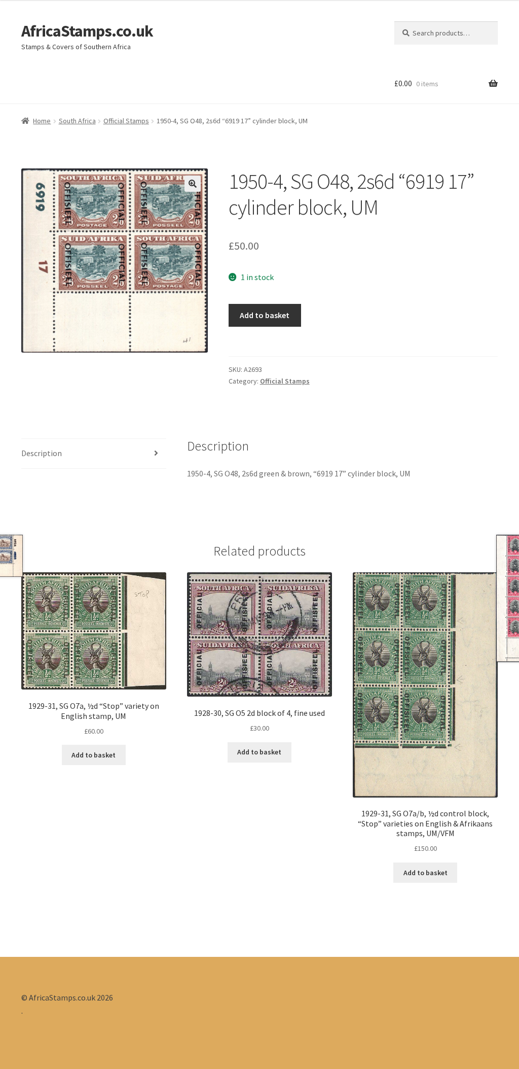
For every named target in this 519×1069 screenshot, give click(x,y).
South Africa (77, 120)
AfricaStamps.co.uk (87, 31)
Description (41, 453)
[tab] (93, 454)
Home (42, 120)
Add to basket (264, 315)
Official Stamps (126, 120)
